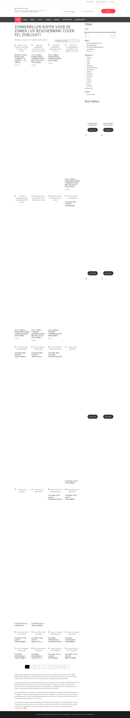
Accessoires (67, 19)
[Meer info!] (21, 48)
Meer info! (92, 130)
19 (62, 667)
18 (57, 667)
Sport (40, 19)
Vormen (48, 19)
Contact (111, 2)
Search (108, 11)
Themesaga (90, 714)
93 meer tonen (89, 88)
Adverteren (90, 2)
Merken (57, 19)
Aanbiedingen (80, 19)
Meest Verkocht (101, 2)
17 (52, 667)
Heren (32, 19)
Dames (25, 19)
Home (18, 19)
